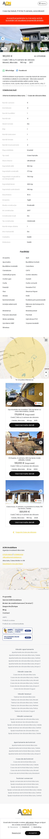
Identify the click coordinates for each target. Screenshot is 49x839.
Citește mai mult (10, 90)
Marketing (37, 827)
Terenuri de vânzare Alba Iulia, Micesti (24, 700)
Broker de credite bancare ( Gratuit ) (18, 603)
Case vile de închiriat (24, 759)
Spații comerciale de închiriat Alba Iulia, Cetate (24, 790)
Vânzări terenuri (24, 694)
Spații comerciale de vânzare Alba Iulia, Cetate (24, 725)
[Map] (24, 358)
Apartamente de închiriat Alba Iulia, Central (24, 751)
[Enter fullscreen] (46, 340)
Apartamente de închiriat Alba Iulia (24, 745)
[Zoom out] (46, 375)
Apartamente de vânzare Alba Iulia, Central (24, 658)
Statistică (25, 827)
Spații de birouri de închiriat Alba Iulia (24, 787)
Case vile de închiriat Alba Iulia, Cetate (24, 765)
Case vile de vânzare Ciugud (24, 689)
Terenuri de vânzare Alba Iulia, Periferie (24, 705)
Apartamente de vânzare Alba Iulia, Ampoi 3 (24, 661)
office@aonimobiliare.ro (12, 557)
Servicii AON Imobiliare (12, 600)
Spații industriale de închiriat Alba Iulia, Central (25, 796)
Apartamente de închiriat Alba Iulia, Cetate (24, 748)
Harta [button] (44, 49)
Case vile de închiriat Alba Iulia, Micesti (25, 770)
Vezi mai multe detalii (24, 425)
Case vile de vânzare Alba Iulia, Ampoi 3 (24, 686)
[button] (3, 38)
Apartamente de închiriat (24, 742)
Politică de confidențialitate (13, 624)
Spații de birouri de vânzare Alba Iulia (24, 722)
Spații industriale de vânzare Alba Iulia (25, 731)
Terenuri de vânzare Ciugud (24, 711)
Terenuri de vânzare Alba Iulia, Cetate (24, 703)
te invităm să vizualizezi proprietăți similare (24, 20)
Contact (6, 613)
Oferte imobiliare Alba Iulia (14, 95)
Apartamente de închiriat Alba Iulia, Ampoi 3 (24, 754)
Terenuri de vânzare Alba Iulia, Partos (24, 708)
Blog (4, 610)
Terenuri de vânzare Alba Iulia (24, 697)
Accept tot (33, 833)
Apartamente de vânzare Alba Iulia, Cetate (24, 655)
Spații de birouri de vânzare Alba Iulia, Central (24, 728)
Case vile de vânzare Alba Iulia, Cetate (24, 677)
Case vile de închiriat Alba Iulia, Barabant (24, 773)
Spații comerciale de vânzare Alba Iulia (24, 719)
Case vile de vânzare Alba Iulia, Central (24, 683)
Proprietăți (7, 597)
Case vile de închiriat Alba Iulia (24, 762)
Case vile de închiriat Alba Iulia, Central (24, 768)
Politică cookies (9, 620)
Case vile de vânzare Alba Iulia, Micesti (25, 680)
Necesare (14, 827)
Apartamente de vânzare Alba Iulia (24, 652)
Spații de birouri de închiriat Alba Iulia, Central (24, 793)
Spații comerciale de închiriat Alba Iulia (24, 781)
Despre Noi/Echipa (10, 606)
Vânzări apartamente (24, 649)
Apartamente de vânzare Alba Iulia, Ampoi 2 (24, 667)
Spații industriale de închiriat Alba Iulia (25, 784)
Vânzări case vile (25, 672)
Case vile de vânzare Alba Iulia (24, 675)
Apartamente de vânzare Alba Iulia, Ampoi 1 (24, 664)
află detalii (30, 822)
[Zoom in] (46, 372)
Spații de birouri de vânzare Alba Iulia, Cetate (24, 733)
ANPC (5, 617)
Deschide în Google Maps (13, 564)
